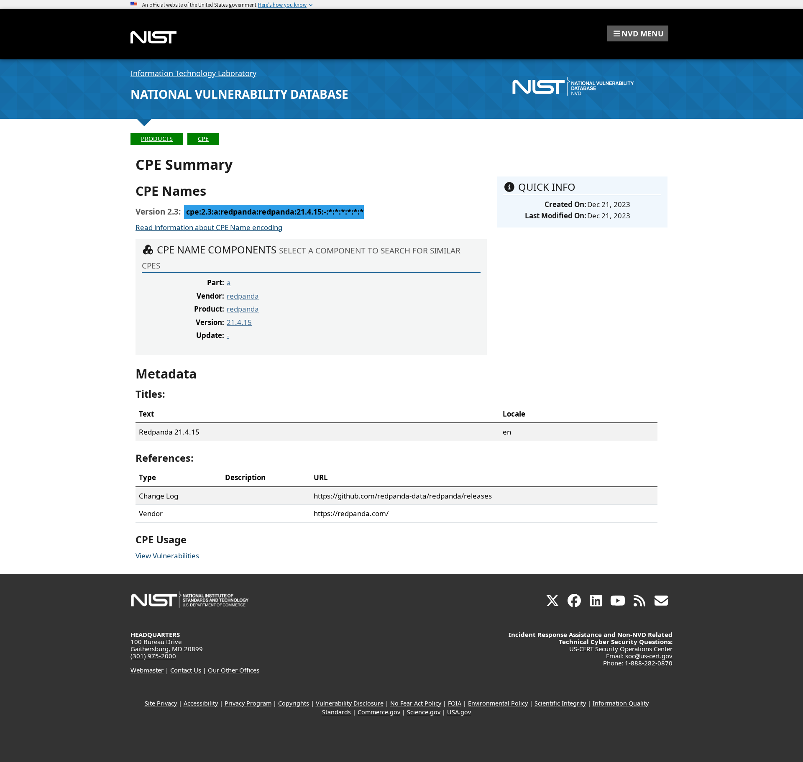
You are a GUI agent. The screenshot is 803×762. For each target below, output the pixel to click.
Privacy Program (248, 703)
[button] (637, 33)
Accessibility (201, 703)
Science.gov (423, 712)
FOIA (454, 703)
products (157, 139)
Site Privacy (161, 703)
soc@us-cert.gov (649, 656)
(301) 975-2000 (153, 656)
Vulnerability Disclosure (350, 703)
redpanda (243, 296)
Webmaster (147, 670)
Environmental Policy (498, 703)
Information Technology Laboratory (193, 73)
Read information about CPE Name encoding (209, 227)
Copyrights (293, 703)
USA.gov (459, 712)
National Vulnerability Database (239, 94)
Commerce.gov (379, 712)
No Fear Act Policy (415, 703)
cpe (203, 139)
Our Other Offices (233, 670)
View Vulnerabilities (167, 555)
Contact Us (185, 670)
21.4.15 (239, 322)
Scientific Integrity (560, 703)
